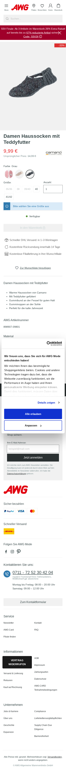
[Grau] (30, 174)
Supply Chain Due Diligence (43, 727)
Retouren (8, 680)
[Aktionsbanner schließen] (59, 32)
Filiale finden (10, 636)
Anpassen (31, 425)
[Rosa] (8, 174)
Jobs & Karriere (11, 711)
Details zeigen (46, 402)
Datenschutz (40, 679)
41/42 (9, 196)
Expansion (9, 732)
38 (18, 189)
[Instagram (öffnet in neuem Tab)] (13, 552)
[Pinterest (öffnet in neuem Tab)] (19, 552)
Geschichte (9, 725)
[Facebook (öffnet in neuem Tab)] (7, 552)
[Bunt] (19, 174)
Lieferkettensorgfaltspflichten (48, 718)
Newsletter (9, 623)
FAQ (36, 630)
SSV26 (35, 36)
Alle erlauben (33, 413)
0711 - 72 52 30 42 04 (32, 572)
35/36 (9, 189)
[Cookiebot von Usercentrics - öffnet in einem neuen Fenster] (47, 343)
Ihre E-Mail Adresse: (16, 442)
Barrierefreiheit (41, 736)
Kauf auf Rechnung (13, 687)
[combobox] (36, 19)
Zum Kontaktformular (33, 602)
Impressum (39, 665)
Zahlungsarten (41, 672)
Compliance (40, 711)
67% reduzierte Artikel (38, 32)
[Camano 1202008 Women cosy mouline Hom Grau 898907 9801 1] (33, 86)
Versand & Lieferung (13, 673)
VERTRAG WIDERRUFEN (17, 662)
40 (36, 189)
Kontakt (38, 623)
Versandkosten (55, 757)
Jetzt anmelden (33, 457)
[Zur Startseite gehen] (20, 7)
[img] (60, 45)
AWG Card (9, 630)
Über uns (8, 718)
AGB (36, 658)
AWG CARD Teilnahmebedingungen (45, 688)
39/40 (27, 189)
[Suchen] (7, 19)
